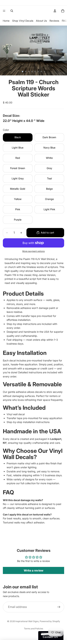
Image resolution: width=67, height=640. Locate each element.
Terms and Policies (33, 628)
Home (6, 20)
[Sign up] (59, 607)
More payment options (33, 251)
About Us (41, 20)
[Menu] (4, 11)
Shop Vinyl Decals (22, 20)
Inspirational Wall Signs (27, 621)
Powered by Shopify (50, 621)
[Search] (12, 11)
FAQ (64, 20)
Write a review (33, 570)
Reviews (54, 20)
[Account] (55, 11)
